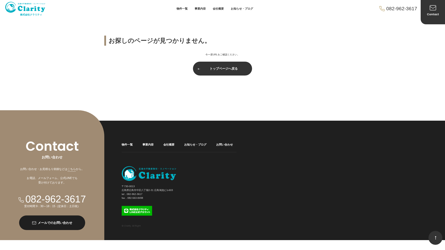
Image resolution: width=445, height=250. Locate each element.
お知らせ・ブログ (242, 8)
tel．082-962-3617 (132, 194)
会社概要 (218, 8)
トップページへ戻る (224, 68)
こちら (71, 169)
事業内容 (200, 8)
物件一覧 (182, 8)
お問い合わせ (224, 144)
